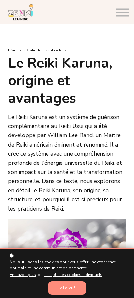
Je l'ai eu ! (67, 288)
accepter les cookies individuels (73, 274)
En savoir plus (23, 274)
